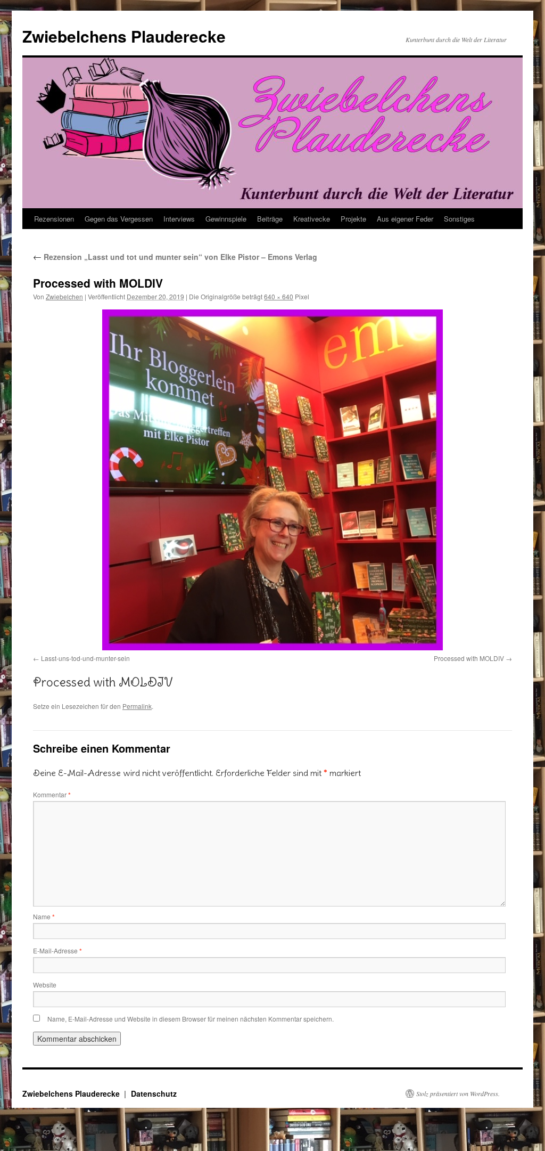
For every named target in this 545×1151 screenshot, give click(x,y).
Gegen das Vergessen (119, 219)
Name (44, 916)
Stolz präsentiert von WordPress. (458, 1093)
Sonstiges (459, 219)
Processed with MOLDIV (469, 658)
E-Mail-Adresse (57, 950)
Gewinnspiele (225, 219)
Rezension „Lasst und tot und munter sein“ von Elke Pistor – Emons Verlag (175, 256)
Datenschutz (154, 1093)
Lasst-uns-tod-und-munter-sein (85, 658)
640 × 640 (278, 296)
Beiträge (270, 219)
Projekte (353, 219)
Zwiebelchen (64, 296)
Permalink (137, 706)
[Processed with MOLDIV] (272, 479)
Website (44, 984)
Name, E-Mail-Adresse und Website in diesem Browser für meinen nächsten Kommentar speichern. (190, 1018)
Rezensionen (54, 219)
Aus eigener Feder (405, 219)
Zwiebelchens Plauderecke (124, 36)
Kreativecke (311, 219)
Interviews (179, 219)
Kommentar (52, 794)
